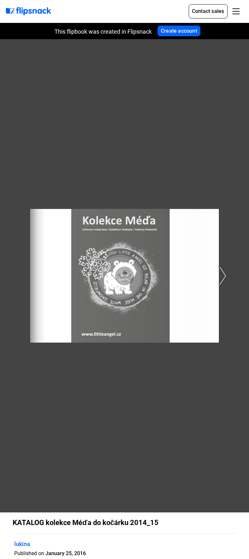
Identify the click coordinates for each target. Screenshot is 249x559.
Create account (179, 31)
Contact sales (208, 11)
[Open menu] (236, 11)
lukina (22, 544)
